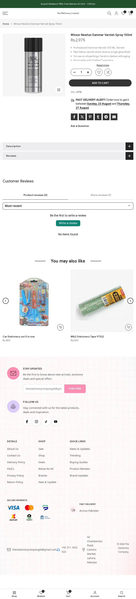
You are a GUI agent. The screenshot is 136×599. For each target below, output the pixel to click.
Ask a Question (80, 126)
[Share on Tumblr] (98, 116)
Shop (41, 455)
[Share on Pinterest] (90, 116)
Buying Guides (79, 462)
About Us (12, 449)
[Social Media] (27, 421)
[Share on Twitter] (82, 116)
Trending (75, 455)
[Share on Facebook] (74, 116)
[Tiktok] (46, 421)
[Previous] (6, 301)
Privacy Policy (15, 475)
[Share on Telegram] (106, 116)
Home (6, 24)
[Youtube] (56, 421)
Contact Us (13, 455)
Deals (41, 462)
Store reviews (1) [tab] (101, 195)
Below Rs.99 (45, 468)
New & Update (47, 482)
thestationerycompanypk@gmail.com (34, 549)
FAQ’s (10, 468)
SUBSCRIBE (75, 388)
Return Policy (15, 482)
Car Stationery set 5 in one (19, 336)
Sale (40, 449)
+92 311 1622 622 (69, 549)
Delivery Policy (16, 462)
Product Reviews (80, 468)
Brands (42, 475)
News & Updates (80, 449)
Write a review (68, 223)
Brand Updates (79, 475)
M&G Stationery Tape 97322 (87, 336)
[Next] (130, 301)
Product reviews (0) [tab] (35, 195)
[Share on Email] (114, 116)
